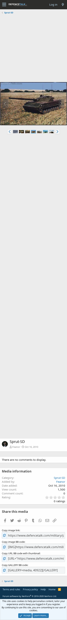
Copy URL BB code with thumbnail (21, 553)
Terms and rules (11, 589)
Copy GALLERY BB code (15, 565)
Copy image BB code (13, 541)
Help (43, 589)
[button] (4, 4)
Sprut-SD (59, 478)
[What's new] (62, 4)
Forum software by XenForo (30, 596)
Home (52, 589)
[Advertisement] (33, 48)
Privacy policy (30, 589)
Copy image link (11, 530)
